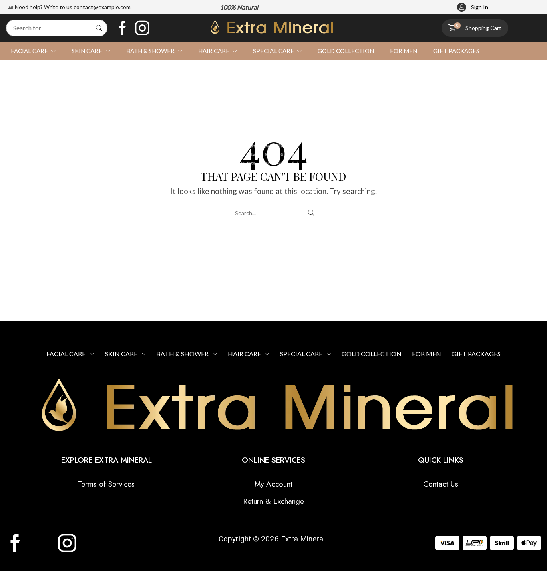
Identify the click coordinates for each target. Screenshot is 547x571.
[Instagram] (142, 28)
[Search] (99, 28)
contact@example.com (102, 7)
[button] (472, 7)
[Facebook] (122, 28)
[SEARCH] (311, 213)
